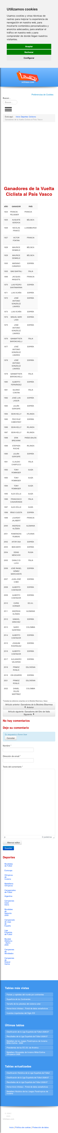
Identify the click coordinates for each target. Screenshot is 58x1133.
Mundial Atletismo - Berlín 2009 (8, 942)
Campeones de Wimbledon (9, 951)
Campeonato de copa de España (9, 922)
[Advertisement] (29, 154)
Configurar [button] (29, 58)
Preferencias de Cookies (42, 94)
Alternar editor (13, 842)
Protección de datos (40, 1127)
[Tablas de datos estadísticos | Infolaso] (29, 77)
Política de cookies (23, 1127)
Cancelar (11, 738)
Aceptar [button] (29, 46)
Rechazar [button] (29, 52)
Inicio (11, 1127)
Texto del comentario (13, 766)
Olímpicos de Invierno (9, 877)
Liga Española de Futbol (8, 932)
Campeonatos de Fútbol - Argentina (9, 893)
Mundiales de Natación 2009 (9, 912)
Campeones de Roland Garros (9, 961)
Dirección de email (12, 756)
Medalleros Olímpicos (9, 884)
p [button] (4, 837)
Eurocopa (8, 870)
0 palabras (47, 837)
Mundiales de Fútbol (9, 864)
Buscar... (7, 98)
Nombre (7, 745)
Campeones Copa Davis (9, 902)
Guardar (8, 848)
